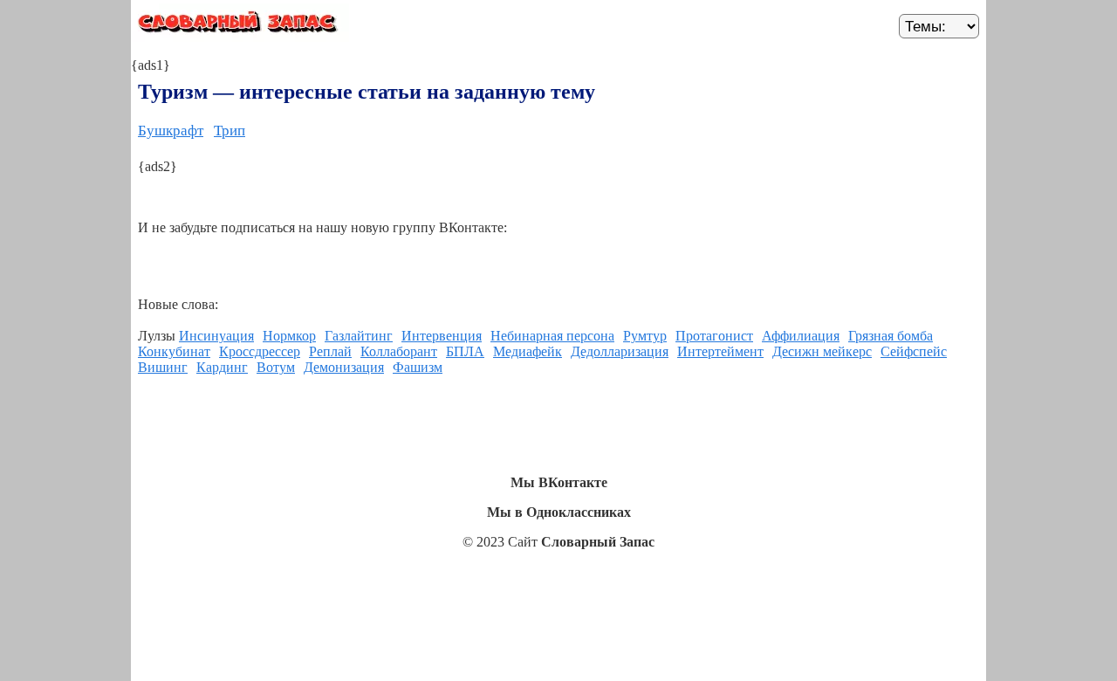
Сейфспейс (914, 351)
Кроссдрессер (259, 351)
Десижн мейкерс (822, 351)
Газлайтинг (359, 335)
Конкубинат (174, 351)
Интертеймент (720, 351)
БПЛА (465, 351)
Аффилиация (800, 335)
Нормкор (289, 335)
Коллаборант (398, 351)
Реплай (330, 351)
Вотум (276, 367)
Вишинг (163, 367)
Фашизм (417, 367)
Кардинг (222, 367)
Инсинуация (216, 335)
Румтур (645, 335)
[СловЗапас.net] (240, 25)
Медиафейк (527, 351)
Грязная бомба (890, 335)
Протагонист (714, 335)
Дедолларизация (619, 351)
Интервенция (441, 335)
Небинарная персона (552, 335)
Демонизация (344, 367)
